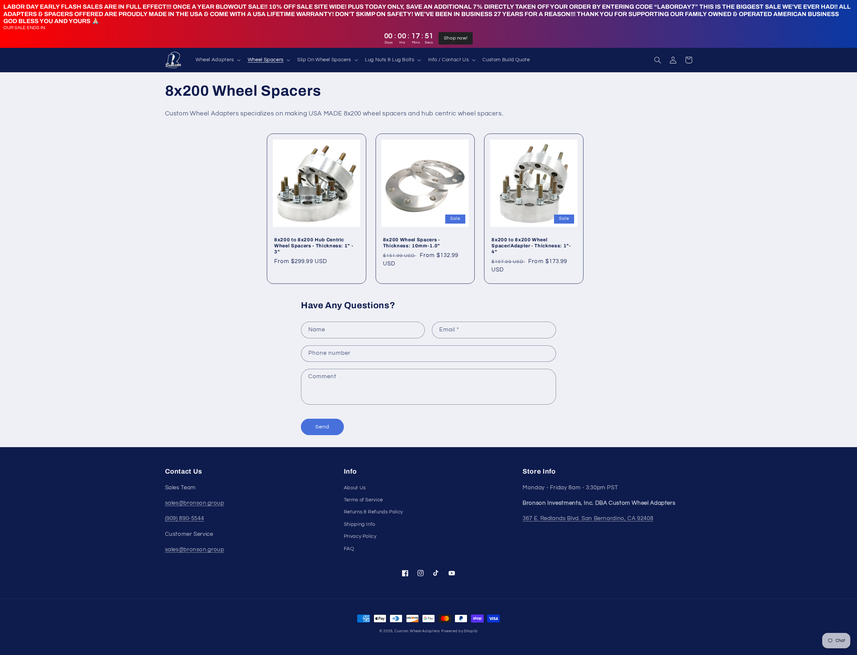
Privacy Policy (360, 536)
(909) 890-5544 (184, 518)
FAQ (349, 548)
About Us (355, 487)
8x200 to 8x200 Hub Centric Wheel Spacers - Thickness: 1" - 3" (313, 246)
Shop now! (456, 38)
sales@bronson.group (194, 503)
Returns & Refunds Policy (373, 511)
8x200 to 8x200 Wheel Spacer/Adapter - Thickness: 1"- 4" (531, 246)
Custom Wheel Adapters (417, 631)
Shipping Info (359, 524)
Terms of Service (363, 499)
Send (322, 426)
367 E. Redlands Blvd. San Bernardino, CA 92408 (588, 518)
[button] (217, 60)
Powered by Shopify (459, 631)
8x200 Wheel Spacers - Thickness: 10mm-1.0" (411, 242)
